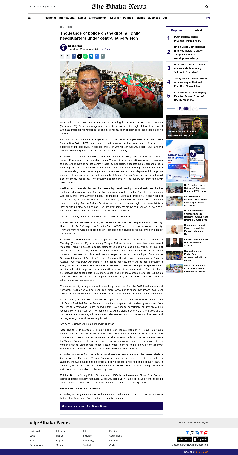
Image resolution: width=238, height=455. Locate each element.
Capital (59, 440)
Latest (82, 17)
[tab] (176, 30)
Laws (32, 436)
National (50, 17)
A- (68, 56)
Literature (61, 431)
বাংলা (207, 17)
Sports (114, 17)
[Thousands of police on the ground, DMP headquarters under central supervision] (111, 89)
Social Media (115, 436)
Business (154, 17)
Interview (87, 436)
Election (113, 431)
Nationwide (35, 431)
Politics (128, 17)
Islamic (140, 17)
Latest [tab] (197, 30)
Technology (88, 440)
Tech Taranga (201, 452)
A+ (62, 56)
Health (59, 436)
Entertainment (98, 17)
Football (87, 445)
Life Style (113, 440)
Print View (105, 49)
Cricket (112, 445)
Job (165, 17)
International (67, 17)
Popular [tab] (176, 30)
